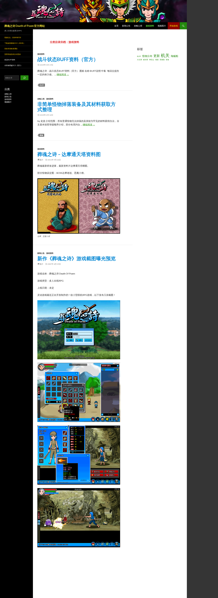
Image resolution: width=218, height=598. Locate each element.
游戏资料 (150, 25)
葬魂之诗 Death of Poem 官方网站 (24, 25)
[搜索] (24, 77)
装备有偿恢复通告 (10, 49)
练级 (157, 59)
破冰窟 (145, 59)
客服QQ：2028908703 (12, 37)
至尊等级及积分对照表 (12, 54)
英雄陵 (162, 59)
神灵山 (151, 59)
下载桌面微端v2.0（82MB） (14, 43)
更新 (156, 56)
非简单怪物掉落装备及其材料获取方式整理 (76, 106)
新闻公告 (126, 25)
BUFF (42, 85)
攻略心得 (138, 25)
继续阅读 (63, 74)
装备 (41, 135)
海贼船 (174, 56)
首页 (116, 25)
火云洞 (139, 59)
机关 (165, 55)
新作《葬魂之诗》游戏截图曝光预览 (76, 258)
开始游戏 (174, 25)
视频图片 (162, 25)
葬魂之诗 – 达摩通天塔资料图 (69, 154)
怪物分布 (147, 56)
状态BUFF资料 (9, 60)
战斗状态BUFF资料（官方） (67, 59)
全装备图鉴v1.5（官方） (13, 65)
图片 (41, 160)
